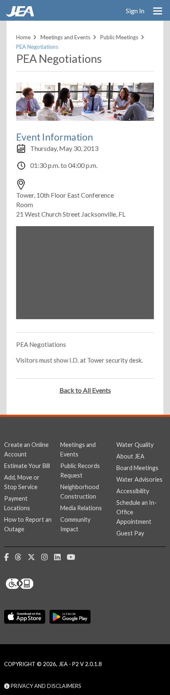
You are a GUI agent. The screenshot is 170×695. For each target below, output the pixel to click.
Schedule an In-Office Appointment (136, 512)
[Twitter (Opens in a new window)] (34, 557)
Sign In (135, 10)
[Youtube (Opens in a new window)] (74, 557)
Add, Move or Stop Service (22, 482)
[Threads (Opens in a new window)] (21, 557)
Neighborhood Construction (79, 491)
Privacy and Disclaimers (45, 686)
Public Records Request (80, 470)
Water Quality (134, 444)
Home (23, 37)
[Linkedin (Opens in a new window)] (60, 557)
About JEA (130, 456)
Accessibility (132, 490)
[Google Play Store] (70, 617)
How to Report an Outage (28, 524)
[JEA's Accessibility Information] (35, 583)
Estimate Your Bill (27, 465)
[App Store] (24, 617)
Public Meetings (119, 37)
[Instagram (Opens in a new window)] (47, 557)
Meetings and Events (65, 37)
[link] (21, 14)
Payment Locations (17, 503)
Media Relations (81, 507)
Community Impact (75, 524)
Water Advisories (139, 479)
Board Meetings (137, 467)
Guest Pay (130, 533)
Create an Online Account (26, 449)
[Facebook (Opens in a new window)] (9, 557)
